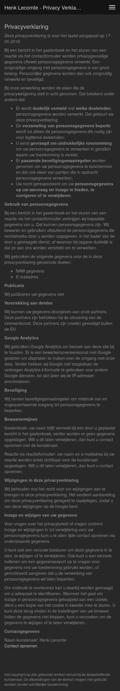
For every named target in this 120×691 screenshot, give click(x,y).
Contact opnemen (20, 646)
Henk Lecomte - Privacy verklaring (44, 7)
